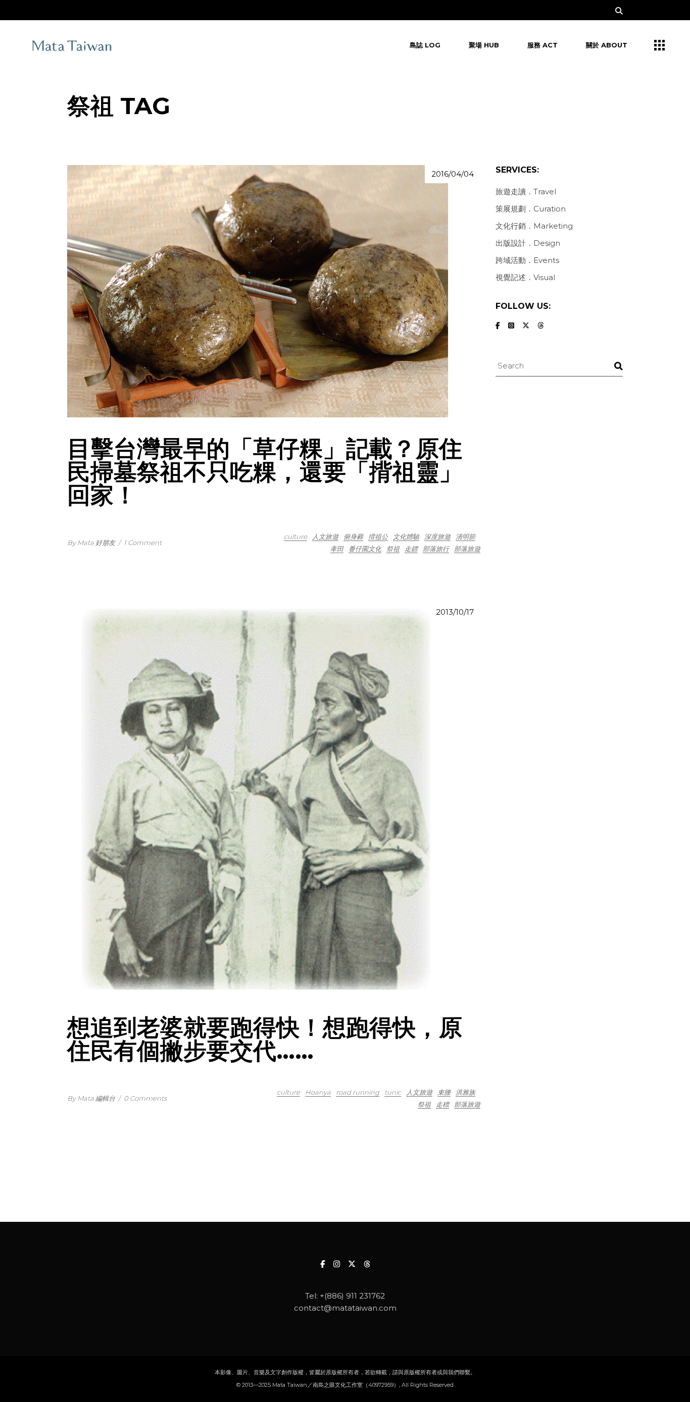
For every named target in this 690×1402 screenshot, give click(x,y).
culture (295, 536)
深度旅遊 (437, 536)
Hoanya (318, 1092)
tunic (392, 1092)
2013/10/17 (455, 612)
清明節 (465, 536)
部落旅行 (436, 549)
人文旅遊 (325, 536)
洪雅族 (465, 1092)
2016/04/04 (452, 174)
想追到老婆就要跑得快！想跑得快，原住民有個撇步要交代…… (264, 1039)
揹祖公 (378, 536)
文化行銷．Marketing (534, 226)
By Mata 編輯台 (91, 1098)
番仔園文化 (365, 549)
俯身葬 (353, 536)
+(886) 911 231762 (352, 1296)
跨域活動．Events (527, 260)
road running (357, 1092)
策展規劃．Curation (531, 208)
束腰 (444, 1092)
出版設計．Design (528, 243)
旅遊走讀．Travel (526, 191)
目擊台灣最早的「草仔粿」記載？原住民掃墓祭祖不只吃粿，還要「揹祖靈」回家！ (264, 471)
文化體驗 (406, 536)
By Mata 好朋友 (91, 542)
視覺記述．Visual (525, 277)
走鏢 (411, 549)
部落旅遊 (467, 549)
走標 (442, 1104)
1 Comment (143, 542)
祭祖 (393, 549)
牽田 (336, 549)
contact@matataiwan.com (345, 1308)
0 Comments (145, 1098)
